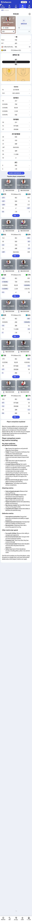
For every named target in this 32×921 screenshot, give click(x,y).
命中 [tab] (16, 59)
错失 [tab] (16, 64)
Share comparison (15, 173)
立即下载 (24, 2)
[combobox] (8, 31)
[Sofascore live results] (7, 2)
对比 (15, 215)
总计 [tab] (16, 62)
